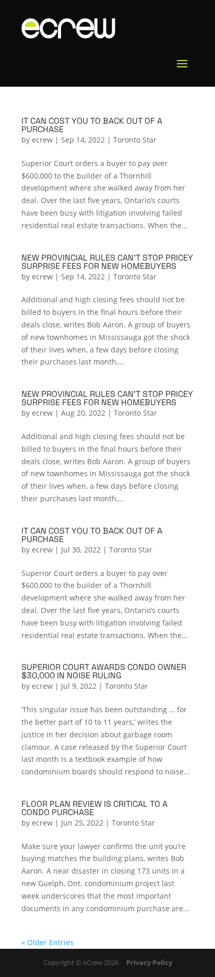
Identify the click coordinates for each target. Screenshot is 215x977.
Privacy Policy (149, 962)
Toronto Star (135, 140)
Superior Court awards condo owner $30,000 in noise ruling (103, 671)
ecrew (42, 140)
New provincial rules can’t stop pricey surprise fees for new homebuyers (107, 262)
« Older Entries (47, 942)
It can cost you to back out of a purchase (91, 125)
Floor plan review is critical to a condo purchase (94, 808)
